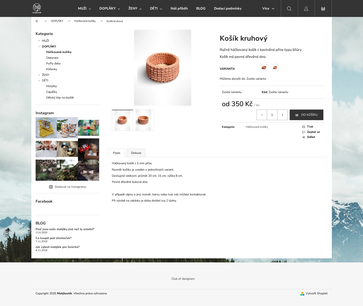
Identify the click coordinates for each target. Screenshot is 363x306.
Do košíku (309, 115)
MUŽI (45, 41)
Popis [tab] (116, 153)
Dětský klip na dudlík (60, 98)
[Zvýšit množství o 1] (282, 115)
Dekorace (52, 58)
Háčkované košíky (58, 52)
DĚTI (45, 80)
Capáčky (51, 92)
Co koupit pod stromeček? (53, 238)
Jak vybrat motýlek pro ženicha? (57, 247)
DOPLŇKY (49, 47)
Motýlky (51, 86)
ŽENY (45, 75)
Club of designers (183, 279)
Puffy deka (53, 63)
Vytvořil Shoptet (317, 293)
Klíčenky (51, 69)
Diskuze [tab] (136, 153)
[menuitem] (84, 8)
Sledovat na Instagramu (70, 187)
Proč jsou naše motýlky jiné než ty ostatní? (65, 229)
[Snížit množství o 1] (262, 115)
